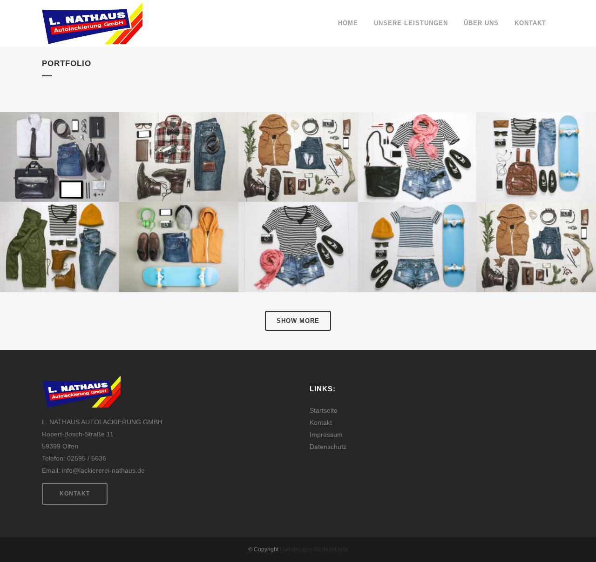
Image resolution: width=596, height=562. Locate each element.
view (80, 175)
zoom (40, 175)
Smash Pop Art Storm (298, 224)
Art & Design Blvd (59, 224)
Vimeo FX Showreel (417, 134)
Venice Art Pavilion (298, 134)
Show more (298, 320)
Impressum (326, 434)
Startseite (324, 410)
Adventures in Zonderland (417, 224)
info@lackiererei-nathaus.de (103, 470)
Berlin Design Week (178, 134)
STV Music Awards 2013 (536, 224)
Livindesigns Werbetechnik (314, 549)
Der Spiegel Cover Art (536, 134)
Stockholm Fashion (59, 134)
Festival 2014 (179, 224)
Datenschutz (328, 446)
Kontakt (75, 493)
